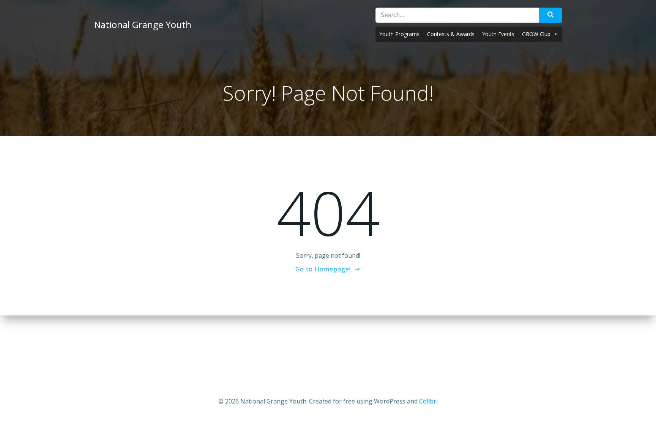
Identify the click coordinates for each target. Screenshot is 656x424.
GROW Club (536, 34)
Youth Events (498, 34)
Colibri (428, 401)
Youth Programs (399, 34)
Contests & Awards (451, 34)
